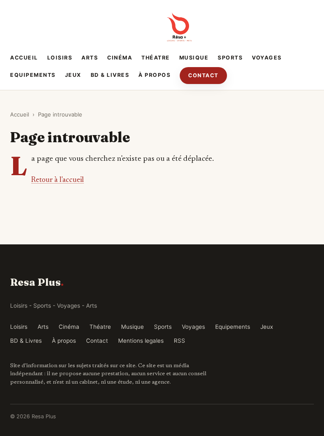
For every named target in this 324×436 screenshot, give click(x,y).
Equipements (33, 75)
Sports (230, 57)
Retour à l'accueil (57, 180)
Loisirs (60, 57)
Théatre (155, 57)
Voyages (267, 57)
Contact (203, 75)
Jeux (73, 75)
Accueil (24, 57)
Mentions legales (141, 340)
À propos (154, 75)
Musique (194, 57)
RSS (179, 340)
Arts (89, 57)
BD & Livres (110, 75)
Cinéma (119, 57)
